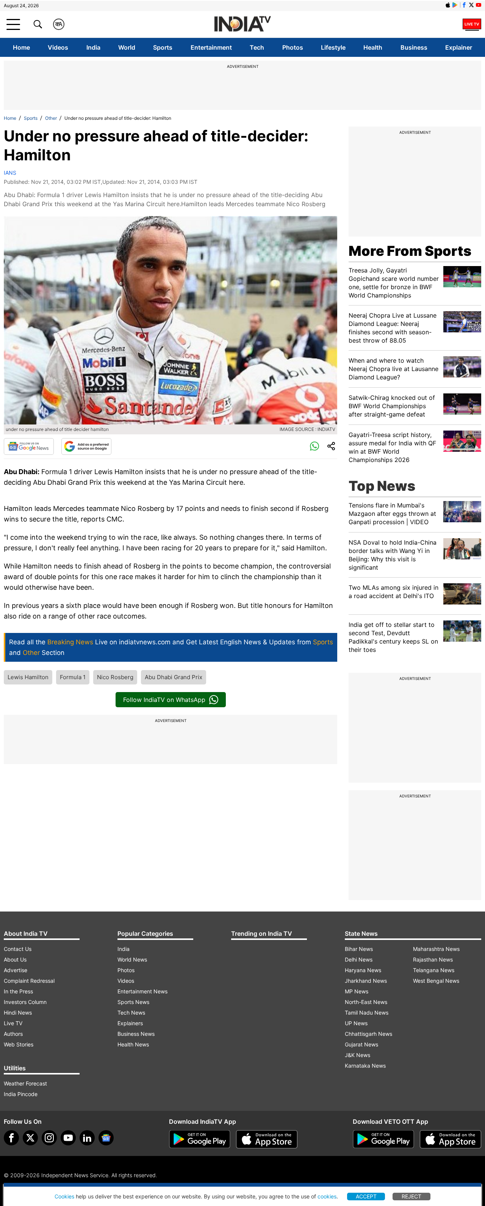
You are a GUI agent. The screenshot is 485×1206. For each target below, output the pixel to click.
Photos (292, 47)
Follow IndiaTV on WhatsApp (164, 699)
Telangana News (433, 970)
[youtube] (68, 1137)
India (93, 47)
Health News (133, 1044)
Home (21, 47)
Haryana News (363, 970)
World (126, 47)
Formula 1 (73, 677)
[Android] (455, 5)
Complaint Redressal (29, 980)
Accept (366, 1196)
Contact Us (17, 949)
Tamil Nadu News (366, 1012)
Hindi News (18, 1012)
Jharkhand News (366, 980)
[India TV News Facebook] (464, 5)
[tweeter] (30, 1137)
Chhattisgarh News (368, 1034)
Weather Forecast (25, 1083)
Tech (257, 47)
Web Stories (18, 1044)
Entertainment (211, 47)
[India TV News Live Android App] (199, 1139)
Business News (136, 1034)
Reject (411, 1196)
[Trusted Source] (86, 446)
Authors (13, 1034)
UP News (356, 1023)
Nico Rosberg (115, 677)
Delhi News (358, 959)
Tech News (131, 1012)
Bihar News (359, 949)
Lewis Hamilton (28, 677)
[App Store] (266, 1139)
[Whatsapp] (314, 446)
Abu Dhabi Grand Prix (173, 677)
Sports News (133, 1002)
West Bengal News (436, 980)
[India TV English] (242, 24)
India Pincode (21, 1094)
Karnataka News (365, 1065)
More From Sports (410, 251)
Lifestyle (333, 47)
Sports (162, 47)
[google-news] (106, 1137)
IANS (10, 172)
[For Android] (383, 1139)
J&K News (357, 1055)
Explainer (458, 47)
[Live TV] (472, 24)
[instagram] (49, 1137)
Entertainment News (142, 991)
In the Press (18, 991)
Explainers (130, 1023)
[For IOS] (450, 1139)
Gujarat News (361, 1044)
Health (372, 47)
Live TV (13, 1023)
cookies (327, 1196)
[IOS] (448, 5)
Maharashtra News (436, 949)
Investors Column (25, 1002)
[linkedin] (87, 1137)
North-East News (366, 1002)
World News (132, 959)
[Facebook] (11, 1137)
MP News (356, 991)
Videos (58, 47)
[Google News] (29, 446)
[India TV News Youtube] (478, 5)
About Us (15, 959)
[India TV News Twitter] (471, 5)
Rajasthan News (433, 959)
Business (414, 47)
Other (51, 118)
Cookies (64, 1196)
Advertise (15, 970)
